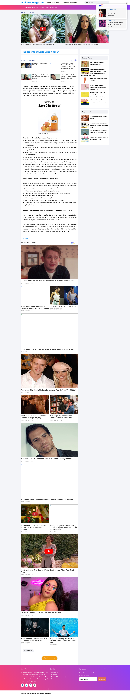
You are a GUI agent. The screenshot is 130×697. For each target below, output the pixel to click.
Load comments (49, 658)
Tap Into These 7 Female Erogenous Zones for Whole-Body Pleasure (98, 87)
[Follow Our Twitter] (26, 685)
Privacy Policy (55, 677)
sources (25, 238)
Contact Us (54, 672)
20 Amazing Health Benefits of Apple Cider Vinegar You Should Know (99, 125)
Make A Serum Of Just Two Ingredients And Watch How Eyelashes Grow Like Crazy (98, 95)
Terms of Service (56, 679)
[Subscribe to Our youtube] (34, 685)
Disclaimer (54, 674)
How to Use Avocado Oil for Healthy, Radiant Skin (38, 7)
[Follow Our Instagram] (30, 685)
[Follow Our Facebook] (22, 685)
